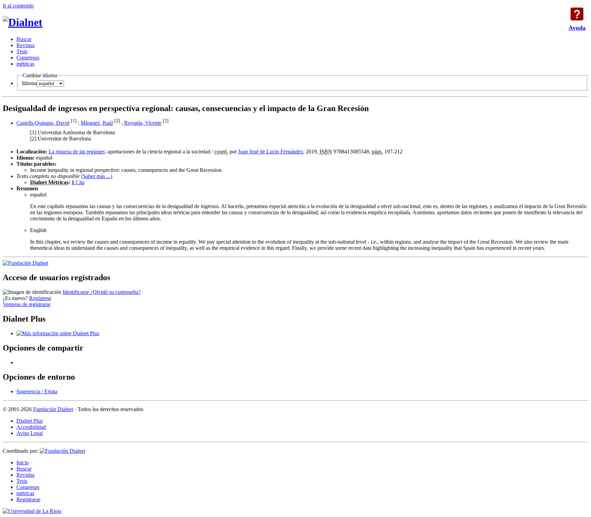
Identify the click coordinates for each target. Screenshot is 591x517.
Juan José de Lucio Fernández (270, 151)
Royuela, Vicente (142, 123)
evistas (25, 45)
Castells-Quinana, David (42, 123)
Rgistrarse (28, 499)
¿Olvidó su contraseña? (115, 292)
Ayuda (577, 14)
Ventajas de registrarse (27, 304)
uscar (23, 39)
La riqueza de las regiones (77, 151)
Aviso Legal (29, 433)
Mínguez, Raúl (97, 123)
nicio (22, 462)
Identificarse (76, 292)
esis (21, 51)
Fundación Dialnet (53, 409)
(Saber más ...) (96, 176)
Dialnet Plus (29, 421)
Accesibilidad (31, 427)
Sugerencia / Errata (36, 391)
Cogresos (27, 57)
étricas (25, 64)
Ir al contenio (18, 6)
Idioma (29, 83)
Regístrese (40, 298)
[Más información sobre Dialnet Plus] (57, 333)
